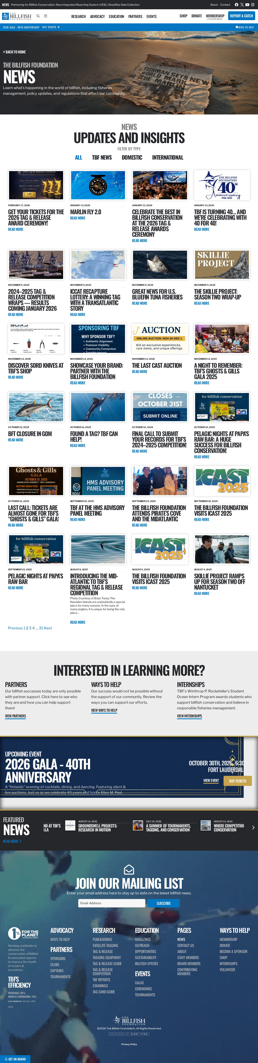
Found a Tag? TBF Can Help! (94, 436)
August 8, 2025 (79, 569)
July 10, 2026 (132, 821)
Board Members (189, 963)
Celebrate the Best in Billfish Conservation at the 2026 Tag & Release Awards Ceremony (157, 222)
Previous (15, 628)
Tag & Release (103, 951)
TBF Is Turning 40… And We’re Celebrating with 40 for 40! (220, 217)
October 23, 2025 (18, 427)
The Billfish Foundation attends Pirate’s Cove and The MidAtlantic (159, 513)
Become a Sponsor (233, 951)
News (5, 4)
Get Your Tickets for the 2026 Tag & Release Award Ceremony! (36, 217)
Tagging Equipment (107, 957)
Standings (100, 985)
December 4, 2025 (204, 285)
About (214, 4)
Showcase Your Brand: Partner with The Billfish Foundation (96, 371)
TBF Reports (101, 979)
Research (78, 16)
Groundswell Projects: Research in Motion (76, 828)
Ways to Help (106, 684)
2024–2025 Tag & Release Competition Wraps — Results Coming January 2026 (32, 299)
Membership (215, 15)
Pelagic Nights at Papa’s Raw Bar (35, 578)
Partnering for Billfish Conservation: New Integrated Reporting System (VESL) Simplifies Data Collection (75, 4)
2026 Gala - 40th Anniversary (21, 27)
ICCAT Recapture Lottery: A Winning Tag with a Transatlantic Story (95, 299)
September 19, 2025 (82, 501)
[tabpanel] (129, 400)
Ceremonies (143, 988)
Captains (56, 970)
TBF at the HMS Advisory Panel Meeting (97, 510)
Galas (139, 982)
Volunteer (227, 969)
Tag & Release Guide (107, 963)
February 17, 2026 (19, 205)
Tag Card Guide (104, 991)
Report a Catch (241, 15)
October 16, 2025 (80, 427)
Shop (183, 15)
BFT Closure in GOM (30, 433)
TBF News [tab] (102, 157)
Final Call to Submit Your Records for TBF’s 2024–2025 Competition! (159, 439)
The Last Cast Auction (157, 365)
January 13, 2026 (80, 205)
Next (48, 628)
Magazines (143, 939)
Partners (135, 16)
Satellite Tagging (105, 945)
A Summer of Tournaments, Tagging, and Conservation (147, 828)
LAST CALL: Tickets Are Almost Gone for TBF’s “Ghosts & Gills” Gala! (33, 513)
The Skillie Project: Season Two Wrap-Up (217, 294)
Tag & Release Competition (103, 971)
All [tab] (78, 157)
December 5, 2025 (18, 285)
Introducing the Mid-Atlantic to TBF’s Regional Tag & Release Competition (96, 584)
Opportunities (145, 951)
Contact (225, 4)
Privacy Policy (129, 1044)
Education (116, 16)
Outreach (142, 945)
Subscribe (164, 903)
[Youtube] (247, 4)
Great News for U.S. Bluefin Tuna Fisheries (157, 294)
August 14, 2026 (66, 821)
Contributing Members (187, 971)
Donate (196, 15)
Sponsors (58, 958)
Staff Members (188, 957)
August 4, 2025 (141, 569)
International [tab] (167, 157)
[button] (253, 827)
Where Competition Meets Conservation (213, 828)
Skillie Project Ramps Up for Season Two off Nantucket (219, 581)
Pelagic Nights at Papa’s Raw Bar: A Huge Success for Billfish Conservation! (221, 442)
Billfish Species (146, 963)
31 (41, 628)
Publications (102, 939)
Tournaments (60, 976)
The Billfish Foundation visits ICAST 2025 (221, 510)
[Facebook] (236, 4)
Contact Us (185, 945)
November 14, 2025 (19, 358)
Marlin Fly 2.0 (85, 211)
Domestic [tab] (132, 157)
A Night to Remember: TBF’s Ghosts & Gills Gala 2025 (218, 371)
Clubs (54, 964)
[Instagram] (253, 4)
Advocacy (97, 16)
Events (152, 16)
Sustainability (145, 957)
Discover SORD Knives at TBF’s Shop (35, 368)
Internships (190, 684)
